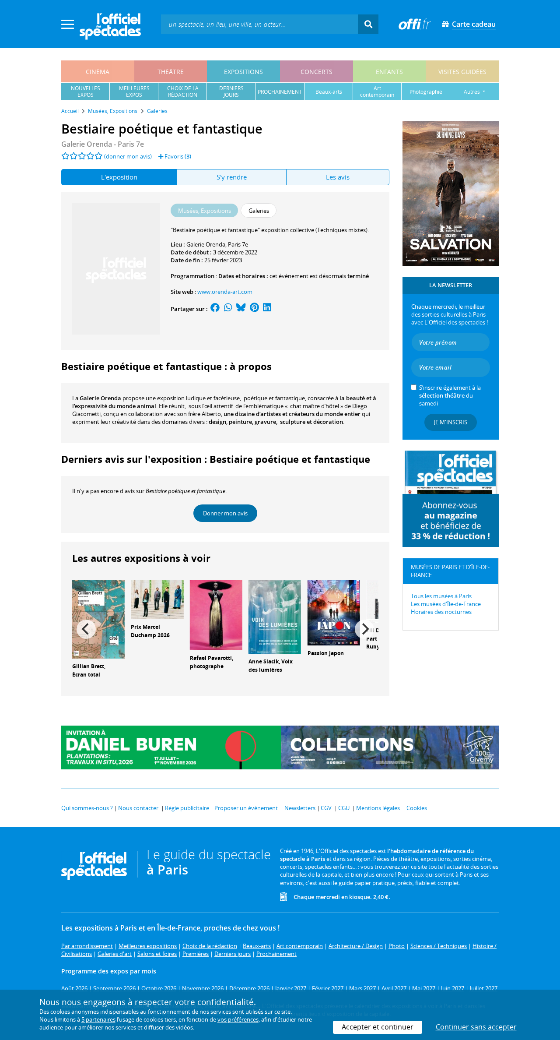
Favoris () (177, 156)
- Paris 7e (102, 144)
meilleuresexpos (134, 92)
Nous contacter (138, 808)
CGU (344, 808)
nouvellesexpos (85, 92)
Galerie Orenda (205, 244)
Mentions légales (378, 808)
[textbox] (259, 23)
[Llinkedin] (267, 309)
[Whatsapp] (228, 309)
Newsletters (299, 808)
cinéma (97, 71)
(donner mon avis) (128, 156)
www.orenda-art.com (224, 292)
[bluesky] (241, 309)
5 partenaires (98, 1019)
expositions (243, 71)
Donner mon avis (225, 513)
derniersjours (231, 92)
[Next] (364, 629)
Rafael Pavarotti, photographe (211, 662)
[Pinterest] (254, 309)
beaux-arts (328, 91)
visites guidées (462, 71)
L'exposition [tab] (119, 177)
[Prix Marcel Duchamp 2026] (157, 599)
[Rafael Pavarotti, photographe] (216, 614)
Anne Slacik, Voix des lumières (270, 665)
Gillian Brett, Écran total (88, 670)
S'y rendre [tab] (232, 177)
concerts (316, 71)
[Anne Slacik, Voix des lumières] (274, 616)
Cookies (416, 808)
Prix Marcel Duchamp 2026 (150, 631)
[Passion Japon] (334, 612)
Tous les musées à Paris (441, 596)
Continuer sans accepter (476, 1027)
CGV (326, 808)
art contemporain (377, 92)
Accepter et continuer (377, 1027)
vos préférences (238, 1019)
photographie (426, 91)
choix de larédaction (183, 92)
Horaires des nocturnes (441, 612)
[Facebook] (215, 309)
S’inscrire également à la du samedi (450, 395)
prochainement (280, 91)
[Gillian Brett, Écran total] (98, 618)
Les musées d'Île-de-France (446, 604)
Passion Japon (326, 653)
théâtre (171, 71)
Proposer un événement (246, 808)
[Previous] (86, 629)
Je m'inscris (450, 422)
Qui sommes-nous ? (87, 808)
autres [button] (472, 91)
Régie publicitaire (187, 808)
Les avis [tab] (338, 177)
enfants (389, 71)
